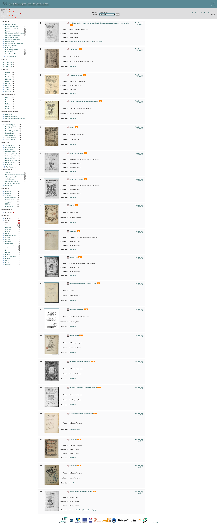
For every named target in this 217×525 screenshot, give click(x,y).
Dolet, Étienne (9, 41)
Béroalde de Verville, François (14, 33)
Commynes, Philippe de (12, 39)
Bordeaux (8, 102)
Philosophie (9, 206)
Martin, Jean (9, 185)
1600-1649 (8, 66)
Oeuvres (8, 85)
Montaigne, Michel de (12, 27)
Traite (7, 89)
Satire (7, 87)
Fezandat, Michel (10, 152)
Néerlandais (9, 244)
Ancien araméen (10, 246)
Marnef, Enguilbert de (12, 50)
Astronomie (8, 195)
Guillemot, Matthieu (11, 156)
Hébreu (7, 233)
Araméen (8, 237)
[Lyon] (7, 108)
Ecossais (8, 254)
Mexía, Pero (9, 52)
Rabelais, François (11, 24)
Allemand (8, 229)
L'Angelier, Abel (10, 158)
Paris (6, 98)
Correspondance (10, 198)
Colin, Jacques (9, 179)
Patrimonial (8, 114)
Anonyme (8, 173)
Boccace (8, 31)
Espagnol (8, 227)
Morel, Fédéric (9, 129)
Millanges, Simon (10, 127)
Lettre (7, 81)
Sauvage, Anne (10, 135)
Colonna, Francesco (11, 37)
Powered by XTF (153, 523)
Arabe (7, 248)
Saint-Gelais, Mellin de (12, 54)
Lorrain (7, 258)
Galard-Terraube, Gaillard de (14, 43)
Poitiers (7, 104)
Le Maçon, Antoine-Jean (12, 183)
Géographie (9, 202)
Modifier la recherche (196, 13)
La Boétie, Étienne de (12, 29)
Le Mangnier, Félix (11, 160)
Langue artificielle (10, 235)
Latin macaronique (11, 256)
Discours (8, 75)
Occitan (7, 260)
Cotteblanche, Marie (11, 181)
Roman (7, 73)
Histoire (7, 204)
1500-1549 (8, 62)
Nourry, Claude (10, 133)
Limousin (8, 242)
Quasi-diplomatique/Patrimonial (15, 118)
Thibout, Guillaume (11, 137)
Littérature (8, 191)
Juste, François (10, 125)
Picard (7, 262)
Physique (8, 193)
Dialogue (8, 79)
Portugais (8, 264)
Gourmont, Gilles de (11, 154)
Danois (7, 252)
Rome (7, 106)
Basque (7, 231)
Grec (6, 225)
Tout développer (10, 56)
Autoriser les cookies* (139, 23)
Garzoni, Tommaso (11, 45)
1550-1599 (8, 64)
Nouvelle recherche (210, 13)
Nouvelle (8, 83)
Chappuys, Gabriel (11, 177)
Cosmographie (9, 200)
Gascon (7, 239)
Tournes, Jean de (10, 139)
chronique (8, 91)
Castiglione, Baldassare (12, 35)
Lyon (6, 100)
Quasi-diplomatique (11, 116)
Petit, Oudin (8, 164)
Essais (7, 77)
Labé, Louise (9, 47)
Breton (7, 250)
